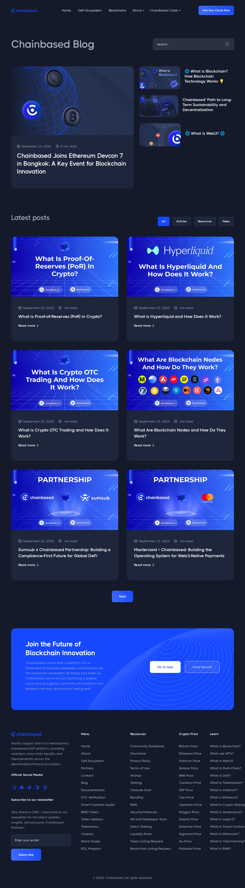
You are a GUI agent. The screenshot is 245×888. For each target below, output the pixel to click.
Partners (87, 768)
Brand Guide (90, 841)
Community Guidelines (147, 746)
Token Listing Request (146, 841)
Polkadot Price (190, 848)
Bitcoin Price (188, 746)
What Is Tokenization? (226, 782)
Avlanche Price (190, 826)
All (163, 221)
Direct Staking (141, 826)
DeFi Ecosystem (90, 10)
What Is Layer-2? (222, 819)
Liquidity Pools (141, 834)
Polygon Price (189, 812)
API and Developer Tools (148, 819)
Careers (87, 834)
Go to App (165, 667)
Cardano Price (190, 782)
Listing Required (202, 667)
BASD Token (90, 812)
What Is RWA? (220, 848)
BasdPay (136, 797)
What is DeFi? (220, 775)
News (226, 221)
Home (66, 10)
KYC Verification (93, 797)
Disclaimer (138, 753)
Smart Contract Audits (98, 805)
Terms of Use (140, 768)
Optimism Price (190, 805)
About (85, 753)
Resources (205, 221)
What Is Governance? (226, 812)
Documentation (93, 790)
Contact (87, 775)
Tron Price (186, 797)
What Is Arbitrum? (223, 790)
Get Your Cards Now (216, 10)
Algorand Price (190, 834)
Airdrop (135, 775)
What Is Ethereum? (224, 797)
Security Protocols (143, 812)
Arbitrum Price (189, 761)
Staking (136, 782)
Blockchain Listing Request (150, 848)
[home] (24, 10)
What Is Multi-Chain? (225, 768)
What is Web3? (221, 761)
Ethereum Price (190, 753)
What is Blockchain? (225, 746)
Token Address (92, 819)
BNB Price (186, 775)
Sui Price (185, 841)
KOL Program (91, 848)
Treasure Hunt (140, 790)
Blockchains (117, 10)
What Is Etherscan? (224, 834)
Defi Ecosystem (92, 761)
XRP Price (186, 790)
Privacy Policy (140, 761)
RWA (133, 805)
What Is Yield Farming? (227, 841)
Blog (84, 782)
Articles (181, 221)
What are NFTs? (222, 753)
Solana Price (188, 768)
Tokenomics (90, 826)
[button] (138, 10)
